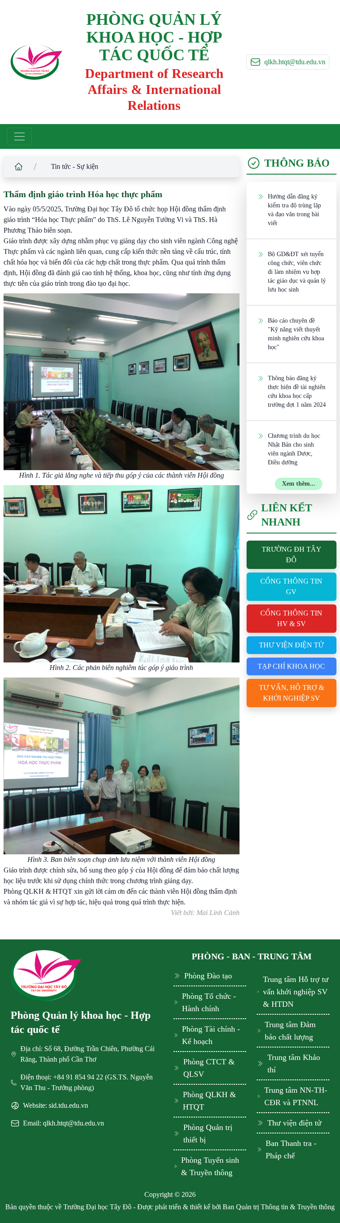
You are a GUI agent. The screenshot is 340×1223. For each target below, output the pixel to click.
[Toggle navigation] (19, 136)
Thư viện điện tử (291, 645)
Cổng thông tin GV (291, 586)
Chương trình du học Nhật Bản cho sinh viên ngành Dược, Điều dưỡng (294, 449)
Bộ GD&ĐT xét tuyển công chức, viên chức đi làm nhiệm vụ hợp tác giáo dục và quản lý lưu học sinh (297, 272)
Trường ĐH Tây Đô (291, 554)
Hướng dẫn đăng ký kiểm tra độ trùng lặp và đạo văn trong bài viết (294, 209)
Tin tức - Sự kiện (74, 166)
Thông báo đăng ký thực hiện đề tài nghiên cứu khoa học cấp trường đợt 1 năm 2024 (297, 391)
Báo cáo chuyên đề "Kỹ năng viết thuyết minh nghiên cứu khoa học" (296, 334)
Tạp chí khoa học (291, 666)
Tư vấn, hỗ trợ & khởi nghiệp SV (291, 693)
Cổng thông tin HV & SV (291, 618)
